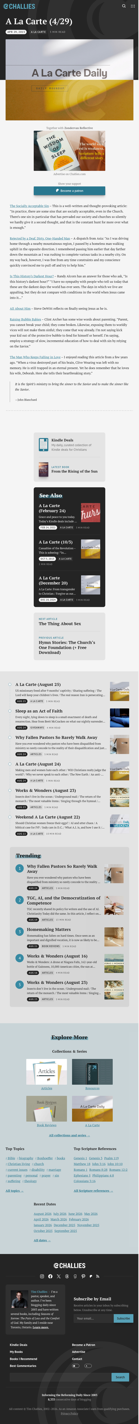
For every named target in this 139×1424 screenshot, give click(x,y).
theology (30, 1181)
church (39, 1164)
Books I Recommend (23, 1359)
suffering (14, 1181)
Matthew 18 (82, 1164)
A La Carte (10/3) (56, 542)
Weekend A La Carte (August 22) (47, 817)
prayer (46, 1175)
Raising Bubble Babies (25, 319)
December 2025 (64, 1225)
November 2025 (88, 1225)
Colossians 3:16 (85, 1181)
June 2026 (75, 1214)
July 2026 (59, 1214)
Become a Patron (83, 1345)
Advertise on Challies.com (69, 174)
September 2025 (65, 1231)
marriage (55, 1170)
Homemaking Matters (49, 929)
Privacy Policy (69, 1413)
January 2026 (43, 1225)
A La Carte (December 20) (53, 580)
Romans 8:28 (98, 1170)
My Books (16, 1352)
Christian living (19, 1164)
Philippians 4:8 (103, 1175)
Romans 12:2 (118, 1170)
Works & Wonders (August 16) (57, 956)
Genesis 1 (80, 1158)
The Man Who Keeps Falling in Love (35, 357)
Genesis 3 (95, 1158)
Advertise (78, 1352)
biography (26, 1158)
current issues (17, 1170)
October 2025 (43, 1231)
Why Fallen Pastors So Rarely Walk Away (56, 737)
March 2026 (59, 1219)
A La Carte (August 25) (38, 684)
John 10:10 (115, 1164)
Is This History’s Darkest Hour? (32, 276)
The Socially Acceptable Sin (29, 206)
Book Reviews (46, 1125)
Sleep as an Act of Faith (39, 711)
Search (120, 1377)
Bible (11, 1158)
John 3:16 (99, 1164)
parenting (15, 1175)
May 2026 (91, 1214)
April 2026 (41, 1219)
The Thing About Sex (60, 623)
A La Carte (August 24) (38, 764)
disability (38, 1170)
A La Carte (38, 32)
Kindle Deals (71, 445)
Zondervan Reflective (78, 128)
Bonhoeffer (45, 1158)
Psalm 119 (111, 1158)
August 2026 (43, 1214)
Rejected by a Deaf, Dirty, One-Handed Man (40, 238)
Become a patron (72, 191)
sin (57, 1175)
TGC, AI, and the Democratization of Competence (63, 900)
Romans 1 (80, 1170)
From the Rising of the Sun (75, 471)
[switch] (75, 1366)
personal (32, 1175)
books (61, 1158)
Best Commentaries (23, 1366)
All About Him (20, 308)
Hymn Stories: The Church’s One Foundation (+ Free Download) (67, 647)
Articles (46, 1088)
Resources (92, 1088)
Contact (77, 1359)
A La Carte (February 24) (52, 508)
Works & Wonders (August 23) (45, 790)
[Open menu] (133, 6)
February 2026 (79, 1219)
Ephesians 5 (82, 1175)
